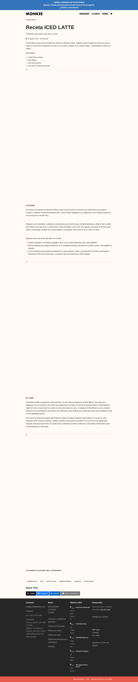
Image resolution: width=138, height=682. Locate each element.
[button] (111, 14)
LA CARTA (52, 610)
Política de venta (54, 635)
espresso (77, 581)
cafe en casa (51, 581)
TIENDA (51, 612)
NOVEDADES (53, 607)
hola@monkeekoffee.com (36, 607)
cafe (41, 581)
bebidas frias (32, 581)
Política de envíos (55, 631)
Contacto (29, 611)
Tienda (54, 5)
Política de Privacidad (56, 626)
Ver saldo (95, 635)
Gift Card (96, 630)
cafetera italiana (65, 581)
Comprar (95, 633)
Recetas (45, 39)
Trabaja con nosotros (100, 617)
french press (89, 581)
